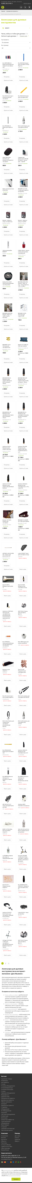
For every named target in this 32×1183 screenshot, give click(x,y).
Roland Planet (5, 1150)
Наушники (4, 1112)
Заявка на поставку (6, 1146)
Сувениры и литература (7, 1128)
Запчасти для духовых (11, 1004)
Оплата (9, 1)
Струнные (4, 1126)
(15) (14, 34)
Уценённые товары (6, 1079)
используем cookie (9, 1170)
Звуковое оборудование (8, 1093)
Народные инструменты (8, 1098)
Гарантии (17, 1139)
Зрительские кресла (7, 1130)
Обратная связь (5, 1148)
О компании (4, 1)
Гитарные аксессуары (7, 1089)
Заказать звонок (27, 3)
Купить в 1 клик (8, 80)
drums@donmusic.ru (6, 1159)
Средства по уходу (10, 1025)
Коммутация (4, 1116)
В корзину (6, 77)
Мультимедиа (5, 1125)
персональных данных (14, 1175)
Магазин (3, 1137)
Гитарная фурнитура (7, 1087)
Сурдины (7, 1032)
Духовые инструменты (7, 1100)
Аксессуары (4, 1118)
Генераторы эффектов (7, 1119)
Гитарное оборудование (8, 1086)
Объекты (3, 1141)
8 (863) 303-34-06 (6, 3)
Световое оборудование (8, 1114)
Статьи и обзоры (6, 1144)
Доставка (14, 1)
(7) (9, 36)
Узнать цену (22, 569)
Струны (3, 1091)
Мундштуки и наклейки (11, 1014)
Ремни (7, 1020)
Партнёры (4, 1143)
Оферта (17, 1141)
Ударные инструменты (7, 1105)
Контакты (19, 1)
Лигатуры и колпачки (11, 1009)
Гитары (3, 1084)
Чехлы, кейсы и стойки (11, 995)
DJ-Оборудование (6, 1110)
